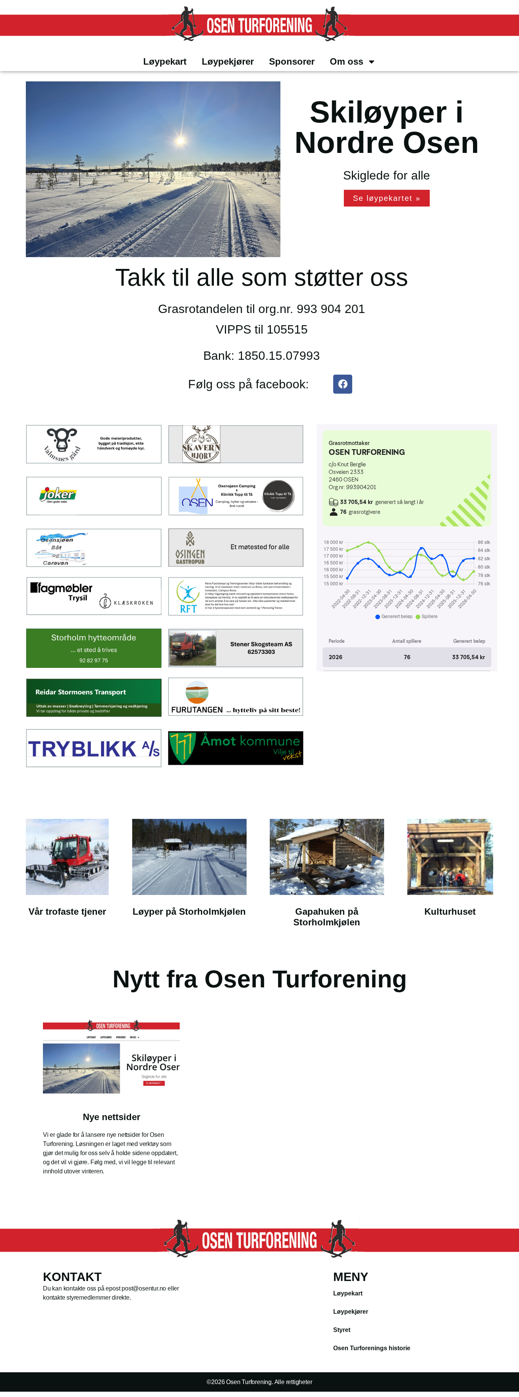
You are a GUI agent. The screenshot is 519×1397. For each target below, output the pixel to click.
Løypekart (165, 61)
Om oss (346, 61)
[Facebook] (342, 384)
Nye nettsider (111, 1117)
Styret (341, 1330)
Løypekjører (228, 61)
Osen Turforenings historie (371, 1348)
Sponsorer (292, 61)
